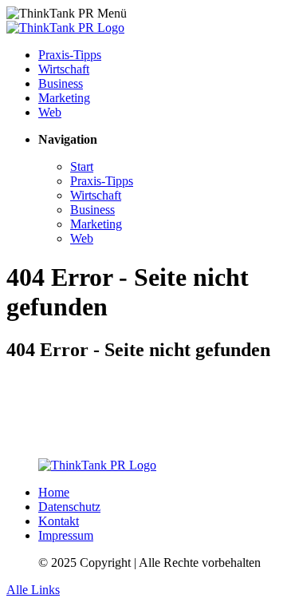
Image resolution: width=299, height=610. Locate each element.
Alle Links (33, 589)
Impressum (65, 535)
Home (53, 492)
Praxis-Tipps (69, 54)
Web (49, 112)
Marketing (64, 98)
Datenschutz (69, 506)
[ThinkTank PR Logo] (65, 27)
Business (60, 83)
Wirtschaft (63, 69)
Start (81, 166)
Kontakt (58, 521)
